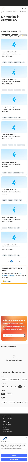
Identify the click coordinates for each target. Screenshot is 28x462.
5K (11, 386)
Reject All (14, 455)
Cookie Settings (14, 451)
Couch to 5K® (6, 426)
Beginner (9, 393)
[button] (15, 35)
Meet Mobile (6, 429)
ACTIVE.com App (7, 424)
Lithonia (5, 402)
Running (15, 11)
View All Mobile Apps (7, 431)
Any (3, 386)
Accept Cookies (14, 459)
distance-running (14, 379)
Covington (12, 402)
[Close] (26, 437)
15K (24, 386)
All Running (4, 379)
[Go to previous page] (8, 261)
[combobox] (6, 35)
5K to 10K (5, 427)
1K (7, 386)
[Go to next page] (19, 261)
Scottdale (20, 402)
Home (2, 11)
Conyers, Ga (9, 11)
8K (15, 386)
